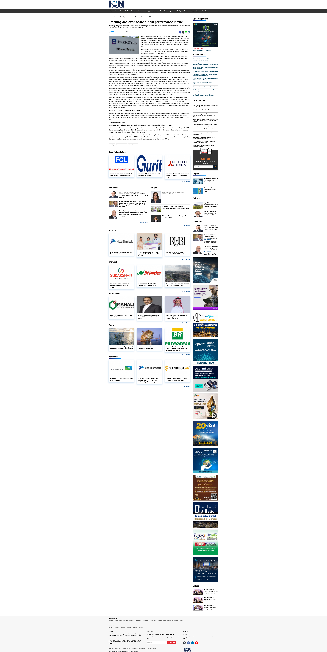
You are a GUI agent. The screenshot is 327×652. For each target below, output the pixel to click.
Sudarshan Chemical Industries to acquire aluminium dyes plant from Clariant (119, 285)
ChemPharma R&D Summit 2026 (202, 49)
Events (186, 11)
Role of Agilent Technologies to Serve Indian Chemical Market (211, 189)
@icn (185, 634)
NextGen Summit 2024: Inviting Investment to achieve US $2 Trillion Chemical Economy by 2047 (211, 591)
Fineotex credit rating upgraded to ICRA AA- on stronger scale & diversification (121, 174)
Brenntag (112, 145)
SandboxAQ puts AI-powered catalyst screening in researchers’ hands (176, 379)
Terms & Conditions (151, 648)
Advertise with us (126, 648)
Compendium (195, 11)
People (154, 187)
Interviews (113, 187)
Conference (116, 627)
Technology (146, 620)
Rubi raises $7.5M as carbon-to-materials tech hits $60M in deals (175, 253)
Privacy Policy (142, 648)
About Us (110, 648)
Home (111, 11)
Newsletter (134, 648)
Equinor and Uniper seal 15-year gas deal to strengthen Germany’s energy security (121, 347)
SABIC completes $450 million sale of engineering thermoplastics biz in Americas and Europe (176, 317)
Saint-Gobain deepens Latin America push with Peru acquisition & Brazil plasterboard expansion (205, 106)
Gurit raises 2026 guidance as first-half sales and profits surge (149, 174)
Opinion (110, 627)
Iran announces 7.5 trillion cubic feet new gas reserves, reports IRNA (149, 347)
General (116, 17)
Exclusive (163, 11)
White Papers (206, 11)
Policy (179, 11)
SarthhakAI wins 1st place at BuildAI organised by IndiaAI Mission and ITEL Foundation (148, 253)
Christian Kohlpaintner (121, 145)
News (116, 11)
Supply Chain (153, 620)
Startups (176, 620)
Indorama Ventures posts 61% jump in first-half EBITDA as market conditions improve (148, 317)
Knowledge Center (137, 627)
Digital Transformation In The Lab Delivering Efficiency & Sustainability (211, 180)
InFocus (155, 11)
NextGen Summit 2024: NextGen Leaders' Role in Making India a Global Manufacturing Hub (210, 599)
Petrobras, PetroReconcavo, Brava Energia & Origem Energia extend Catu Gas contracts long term (176, 348)
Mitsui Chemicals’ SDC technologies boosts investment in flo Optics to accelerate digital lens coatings (148, 380)
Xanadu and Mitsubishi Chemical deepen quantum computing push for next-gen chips (177, 175)
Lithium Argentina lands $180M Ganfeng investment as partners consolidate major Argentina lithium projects (205, 120)
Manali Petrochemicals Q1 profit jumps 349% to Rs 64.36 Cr (121, 316)
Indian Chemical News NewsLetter (160, 634)
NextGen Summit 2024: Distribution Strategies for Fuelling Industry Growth (210, 607)
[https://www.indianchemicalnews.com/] (192, 649)
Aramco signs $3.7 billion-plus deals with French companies (121, 379)
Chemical (123, 11)
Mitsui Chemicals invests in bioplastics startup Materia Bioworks (121, 253)
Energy (148, 11)
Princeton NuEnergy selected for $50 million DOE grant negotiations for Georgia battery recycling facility (204, 115)
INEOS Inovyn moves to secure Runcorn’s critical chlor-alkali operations (177, 284)
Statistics (129, 627)
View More (185, 181)
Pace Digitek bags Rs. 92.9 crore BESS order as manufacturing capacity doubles (204, 142)
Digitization (172, 11)
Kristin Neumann (133, 145)
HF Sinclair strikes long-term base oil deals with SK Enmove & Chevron (148, 284)
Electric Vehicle (162, 620)
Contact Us (117, 648)
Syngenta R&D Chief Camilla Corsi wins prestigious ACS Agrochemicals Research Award (175, 207)
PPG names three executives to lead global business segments (173, 216)
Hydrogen (141, 11)
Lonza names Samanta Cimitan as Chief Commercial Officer (172, 192)
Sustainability (138, 620)
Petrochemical (131, 11)
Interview (123, 627)
